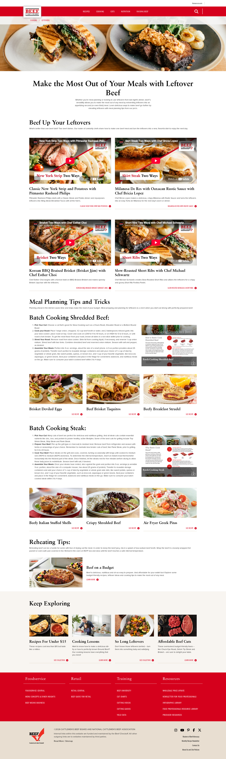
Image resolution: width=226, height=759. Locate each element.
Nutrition (125, 11)
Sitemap (69, 741)
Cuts (113, 11)
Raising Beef (142, 11)
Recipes (86, 11)
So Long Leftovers (129, 641)
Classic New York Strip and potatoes (94, 206)
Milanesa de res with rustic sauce (180, 206)
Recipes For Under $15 (47, 641)
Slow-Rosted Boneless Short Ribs (180, 288)
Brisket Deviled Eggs (45, 409)
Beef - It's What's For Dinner (32, 12)
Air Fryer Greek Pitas (160, 522)
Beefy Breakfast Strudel (161, 409)
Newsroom (197, 3)
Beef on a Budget (100, 567)
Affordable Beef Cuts (174, 641)
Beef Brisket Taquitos (103, 409)
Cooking (100, 11)
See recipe (75, 414)
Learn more (90, 579)
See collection (59, 660)
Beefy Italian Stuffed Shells (50, 522)
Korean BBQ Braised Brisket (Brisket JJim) (92, 288)
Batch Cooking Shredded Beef (158, 359)
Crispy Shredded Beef (103, 522)
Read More (59, 741)
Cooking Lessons (85, 641)
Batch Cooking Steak (153, 469)
